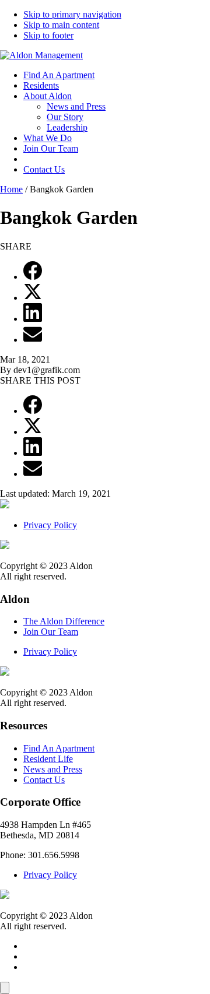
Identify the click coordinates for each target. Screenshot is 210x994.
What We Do (47, 138)
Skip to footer (48, 35)
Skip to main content (61, 25)
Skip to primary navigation (72, 14)
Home (11, 189)
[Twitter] (32, 298)
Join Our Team (50, 148)
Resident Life (48, 759)
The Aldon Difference (63, 621)
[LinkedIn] (32, 319)
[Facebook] (32, 277)
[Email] (32, 340)
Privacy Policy (50, 525)
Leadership (67, 127)
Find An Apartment (58, 75)
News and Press (76, 106)
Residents (41, 85)
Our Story (65, 117)
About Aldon (47, 96)
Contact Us (44, 169)
